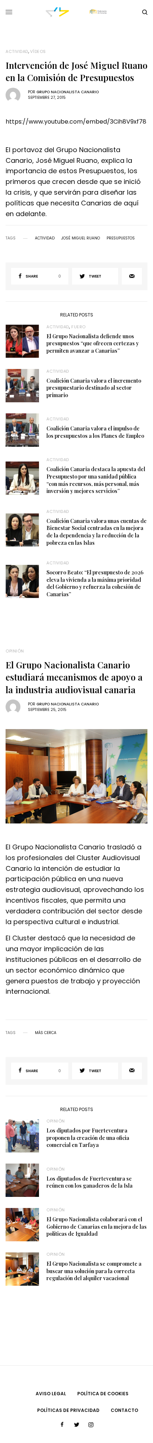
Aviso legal (51, 1393)
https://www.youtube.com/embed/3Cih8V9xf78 (76, 121)
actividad (45, 238)
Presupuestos (121, 238)
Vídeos (38, 52)
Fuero (78, 327)
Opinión (15, 651)
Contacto (124, 1410)
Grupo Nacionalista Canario (67, 92)
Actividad (17, 52)
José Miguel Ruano (80, 238)
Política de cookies (102, 1393)
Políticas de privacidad (68, 1410)
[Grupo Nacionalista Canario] (76, 12)
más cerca (45, 1033)
